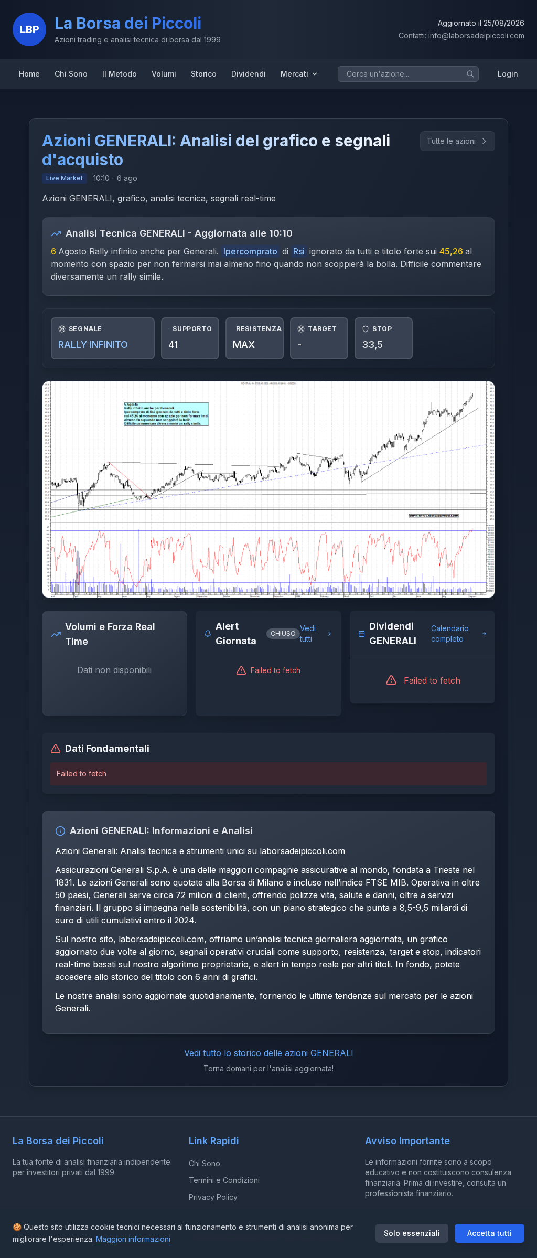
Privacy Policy (213, 1196)
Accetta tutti (489, 1233)
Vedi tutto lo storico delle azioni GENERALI (268, 1053)
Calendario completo (450, 633)
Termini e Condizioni (224, 1180)
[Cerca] (470, 74)
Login (508, 73)
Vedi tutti (308, 633)
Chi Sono (204, 1163)
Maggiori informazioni (133, 1238)
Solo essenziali (412, 1233)
